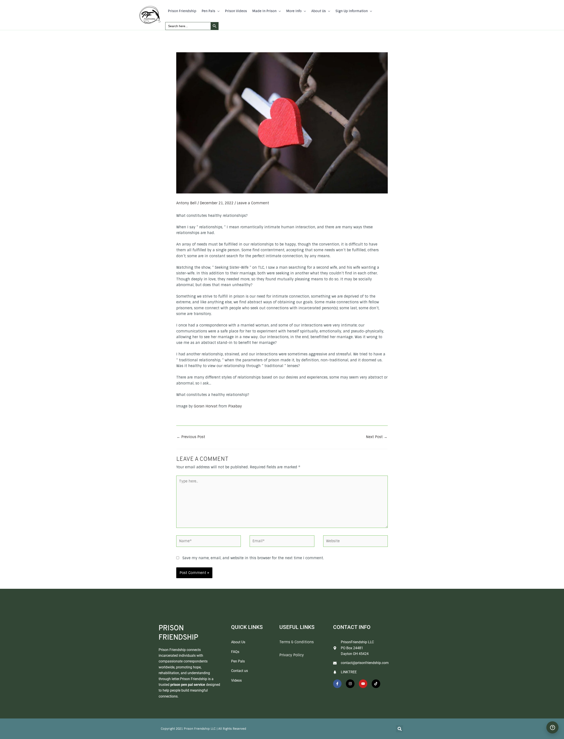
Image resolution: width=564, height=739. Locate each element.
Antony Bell (186, 203)
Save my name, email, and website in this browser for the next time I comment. (253, 558)
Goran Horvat (205, 406)
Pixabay (235, 406)
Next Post (376, 437)
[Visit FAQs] (552, 727)
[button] (217, 11)
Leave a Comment (253, 203)
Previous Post (191, 437)
